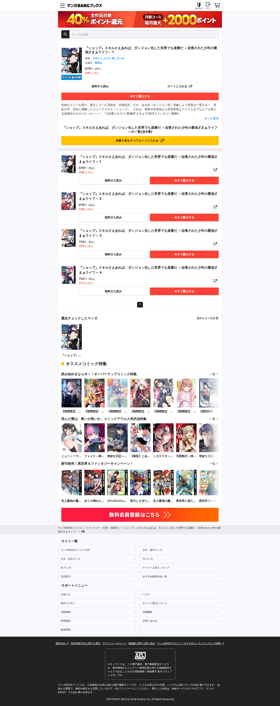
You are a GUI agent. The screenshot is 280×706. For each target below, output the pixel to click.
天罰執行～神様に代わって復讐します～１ (186, 456)
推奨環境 (66, 629)
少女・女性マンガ (70, 558)
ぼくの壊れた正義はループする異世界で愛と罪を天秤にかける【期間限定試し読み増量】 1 (94, 501)
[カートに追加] (215, 170)
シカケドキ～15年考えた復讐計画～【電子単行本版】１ (163, 456)
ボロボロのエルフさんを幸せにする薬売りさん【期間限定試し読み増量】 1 (117, 501)
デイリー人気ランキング (156, 567)
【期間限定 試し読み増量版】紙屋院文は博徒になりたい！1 (163, 411)
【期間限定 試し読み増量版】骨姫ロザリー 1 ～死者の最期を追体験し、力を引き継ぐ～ (209, 411)
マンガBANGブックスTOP (75, 549)
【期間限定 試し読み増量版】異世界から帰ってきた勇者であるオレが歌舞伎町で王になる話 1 (94, 411)
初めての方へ (68, 603)
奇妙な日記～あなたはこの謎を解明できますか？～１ (209, 456)
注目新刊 (66, 576)
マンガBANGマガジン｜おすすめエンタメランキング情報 (189, 643)
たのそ (107, 58)
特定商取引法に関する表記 (85, 643)
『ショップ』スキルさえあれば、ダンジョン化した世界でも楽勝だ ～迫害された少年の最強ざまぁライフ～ (71, 355)
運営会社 (61, 643)
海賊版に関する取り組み (141, 643)
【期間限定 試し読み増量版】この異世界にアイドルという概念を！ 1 (140, 411)
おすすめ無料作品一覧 (154, 576)
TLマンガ (147, 558)
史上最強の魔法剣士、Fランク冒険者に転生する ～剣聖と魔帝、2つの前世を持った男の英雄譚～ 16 (71, 501)
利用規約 (66, 620)
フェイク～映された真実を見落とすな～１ (94, 456)
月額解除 (147, 611)
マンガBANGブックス (70, 527)
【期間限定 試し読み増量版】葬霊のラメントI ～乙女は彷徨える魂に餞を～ (71, 411)
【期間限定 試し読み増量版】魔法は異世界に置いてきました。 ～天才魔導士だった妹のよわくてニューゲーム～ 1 (117, 411)
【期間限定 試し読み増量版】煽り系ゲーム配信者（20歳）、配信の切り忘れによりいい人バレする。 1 (186, 411)
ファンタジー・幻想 (96, 527)
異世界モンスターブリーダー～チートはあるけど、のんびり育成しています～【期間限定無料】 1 (209, 501)
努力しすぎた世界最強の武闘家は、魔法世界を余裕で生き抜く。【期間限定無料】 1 (140, 501)
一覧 (212, 374)
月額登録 (66, 611)
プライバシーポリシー (114, 643)
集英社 (98, 62)
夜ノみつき (118, 58)
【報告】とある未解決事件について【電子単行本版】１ (140, 456)
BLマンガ (66, 567)
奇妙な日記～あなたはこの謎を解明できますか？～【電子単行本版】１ (117, 456)
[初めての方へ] (199, 5)
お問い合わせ (149, 620)
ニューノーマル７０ (71, 456)
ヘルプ (146, 594)
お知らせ (66, 594)
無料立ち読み (100, 86)
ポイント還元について (154, 603)
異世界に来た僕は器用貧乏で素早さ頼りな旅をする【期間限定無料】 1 (186, 501)
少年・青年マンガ (152, 549)
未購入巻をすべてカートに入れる (137, 140)
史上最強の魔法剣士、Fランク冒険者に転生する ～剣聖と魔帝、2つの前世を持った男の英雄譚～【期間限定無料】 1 (163, 501)
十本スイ (97, 58)
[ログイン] (208, 5)
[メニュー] (62, 5)
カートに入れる (177, 86)
